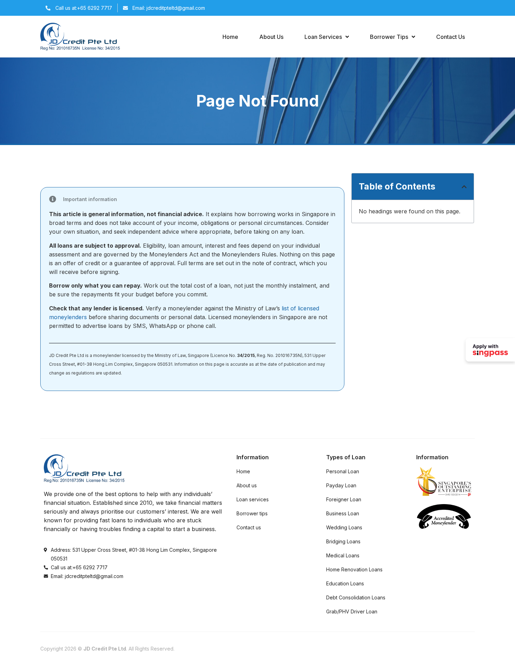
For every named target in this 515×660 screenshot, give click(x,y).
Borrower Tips (389, 36)
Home (230, 36)
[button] (464, 187)
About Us (271, 36)
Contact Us (450, 36)
